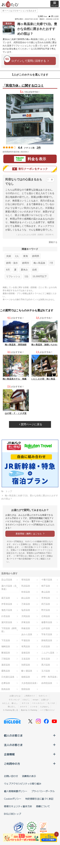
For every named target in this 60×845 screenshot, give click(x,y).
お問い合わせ (11, 776)
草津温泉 (45, 598)
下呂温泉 (5, 640)
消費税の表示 (29, 776)
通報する (53, 242)
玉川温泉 (45, 671)
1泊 (26, 276)
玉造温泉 (25, 658)
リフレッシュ (13, 276)
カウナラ (23, 707)
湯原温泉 (5, 665)
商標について (43, 806)
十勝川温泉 (46, 579)
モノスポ (51, 703)
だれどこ (26, 700)
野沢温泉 (45, 610)
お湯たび (44, 700)
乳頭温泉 (25, 586)
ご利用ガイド (29, 696)
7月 (51, 263)
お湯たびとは (15, 696)
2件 (39, 147)
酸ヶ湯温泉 (26, 671)
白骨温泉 (5, 616)
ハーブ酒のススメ (47, 710)
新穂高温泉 (46, 640)
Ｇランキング (14, 700)
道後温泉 (25, 652)
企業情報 (9, 754)
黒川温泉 (45, 665)
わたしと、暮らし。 (10, 703)
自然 (34, 269)
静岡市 (25, 263)
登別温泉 (25, 579)
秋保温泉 (25, 592)
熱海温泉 (5, 689)
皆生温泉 (45, 658)
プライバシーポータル (43, 791)
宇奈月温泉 (46, 634)
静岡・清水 (12, 263)
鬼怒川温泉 (6, 610)
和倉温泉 (25, 628)
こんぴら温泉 (47, 652)
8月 (8, 269)
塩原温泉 (25, 610)
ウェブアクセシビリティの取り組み (22, 783)
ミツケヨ (33, 707)
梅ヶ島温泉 (39, 263)
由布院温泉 (46, 683)
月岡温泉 (25, 616)
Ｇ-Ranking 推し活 (10, 710)
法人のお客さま (13, 745)
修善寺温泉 (46, 622)
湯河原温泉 (6, 622)
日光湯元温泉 (7, 677)
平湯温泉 (25, 640)
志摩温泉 (5, 683)
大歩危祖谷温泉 (28, 683)
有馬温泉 (25, 646)
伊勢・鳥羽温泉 (48, 677)
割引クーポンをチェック (33, 168)
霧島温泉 (5, 671)
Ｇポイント (43, 696)
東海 (25, 256)
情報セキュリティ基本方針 (18, 806)
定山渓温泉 (6, 579)
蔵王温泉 (5, 598)
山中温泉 (45, 628)
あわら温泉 (26, 634)
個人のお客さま (13, 735)
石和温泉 (45, 616)
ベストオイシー (38, 703)
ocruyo (35, 700)
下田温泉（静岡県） (8, 630)
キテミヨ (25, 703)
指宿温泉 (25, 689)
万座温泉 (25, 604)
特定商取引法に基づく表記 (39, 798)
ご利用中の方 (12, 764)
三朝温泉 (5, 658)
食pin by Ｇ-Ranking (29, 710)
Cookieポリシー (12, 798)
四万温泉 (45, 604)
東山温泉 (45, 592)
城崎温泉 (5, 646)
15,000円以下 (39, 276)
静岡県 (35, 256)
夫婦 (8, 256)
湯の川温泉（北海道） (8, 587)
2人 (17, 256)
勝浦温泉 (5, 652)
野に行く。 (12, 707)
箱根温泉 (25, 677)
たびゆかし (44, 707)
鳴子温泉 (45, 586)
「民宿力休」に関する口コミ (23, 85)
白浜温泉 (45, 646)
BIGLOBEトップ (12, 813)
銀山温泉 (25, 598)
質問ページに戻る (31, 424)
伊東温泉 (25, 622)
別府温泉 (25, 665)
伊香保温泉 (6, 604)
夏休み (24, 269)
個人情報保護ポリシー (15, 791)
